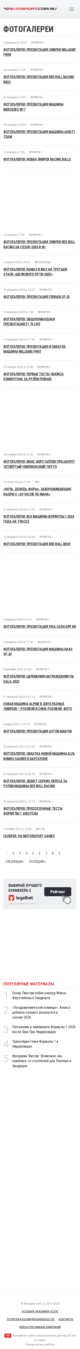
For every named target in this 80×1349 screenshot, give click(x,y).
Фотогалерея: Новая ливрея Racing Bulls (37, 159)
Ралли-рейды (43, 206)
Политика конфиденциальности (30, 1263)
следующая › (15, 806)
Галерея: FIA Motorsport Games (29, 780)
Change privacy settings (40, 1288)
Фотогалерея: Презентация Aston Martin (37, 675)
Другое (40, 773)
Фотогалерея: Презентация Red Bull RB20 (36, 488)
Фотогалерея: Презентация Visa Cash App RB (39, 571)
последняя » (37, 806)
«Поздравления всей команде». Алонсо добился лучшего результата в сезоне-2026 (41, 957)
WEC (37, 426)
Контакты (66, 1263)
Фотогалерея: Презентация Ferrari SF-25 (36, 241)
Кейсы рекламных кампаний (40, 1271)
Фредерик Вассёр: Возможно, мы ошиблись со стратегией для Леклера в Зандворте (41, 1005)
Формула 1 (37, 42)
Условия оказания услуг (40, 1255)
